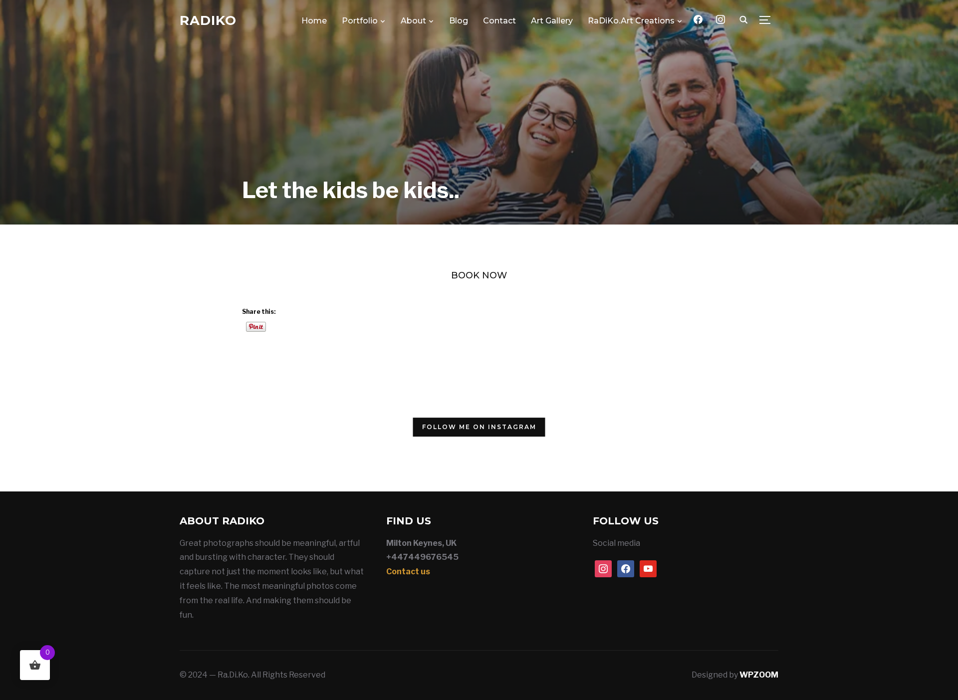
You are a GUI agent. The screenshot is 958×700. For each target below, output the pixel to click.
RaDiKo (208, 20)
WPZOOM (758, 675)
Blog (458, 20)
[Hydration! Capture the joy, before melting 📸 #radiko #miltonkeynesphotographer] (310, 429)
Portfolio (360, 20)
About (413, 20)
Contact (499, 20)
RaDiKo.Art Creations (631, 20)
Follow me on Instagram (479, 427)
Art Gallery (552, 20)
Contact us (408, 571)
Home (314, 20)
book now (479, 275)
